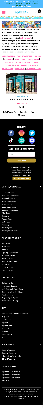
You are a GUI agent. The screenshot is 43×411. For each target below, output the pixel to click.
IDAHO (37, 56)
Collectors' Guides (9, 283)
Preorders (5, 249)
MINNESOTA (11, 62)
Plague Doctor (7, 219)
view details (21, 104)
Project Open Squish (10, 298)
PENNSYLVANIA (28, 65)
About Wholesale (8, 350)
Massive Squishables (10, 210)
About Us (5, 328)
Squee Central (7, 325)
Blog (3, 337)
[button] (37, 13)
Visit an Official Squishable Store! (15, 313)
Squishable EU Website (11, 375)
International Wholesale (11, 356)
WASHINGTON (33, 68)
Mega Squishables (9, 207)
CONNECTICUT (24, 56)
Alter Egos (6, 213)
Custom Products (9, 353)
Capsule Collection (9, 267)
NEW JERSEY (25, 62)
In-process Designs (9, 286)
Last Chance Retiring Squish (13, 289)
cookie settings (27, 167)
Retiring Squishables (10, 231)
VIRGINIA (20, 68)
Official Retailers (8, 359)
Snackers (5, 216)
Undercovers (7, 204)
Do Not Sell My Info (21, 179)
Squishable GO (8, 258)
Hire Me (5, 331)
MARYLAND (20, 59)
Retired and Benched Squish (13, 292)
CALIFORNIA (8, 56)
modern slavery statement (21, 172)
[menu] (4, 12)
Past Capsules (7, 270)
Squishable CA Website (11, 372)
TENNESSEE (7, 68)
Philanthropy (7, 334)
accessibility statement (21, 175)
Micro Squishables (9, 201)
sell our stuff (25, 38)
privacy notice (16, 167)
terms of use (16, 170)
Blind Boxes (6, 243)
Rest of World (7, 381)
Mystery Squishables (10, 252)
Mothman (6, 222)
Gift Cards (6, 246)
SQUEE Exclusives (8, 255)
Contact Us (6, 319)
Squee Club (6, 322)
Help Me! (5, 316)
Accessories (6, 264)
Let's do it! (21, 160)
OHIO (16, 65)
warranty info (26, 170)
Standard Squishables (10, 195)
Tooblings (6, 225)
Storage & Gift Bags (10, 261)
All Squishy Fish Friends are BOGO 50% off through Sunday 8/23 (22, 3)
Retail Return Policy (11, 112)
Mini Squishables (8, 198)
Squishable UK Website (11, 378)
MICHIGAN (33, 59)
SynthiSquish (7, 228)
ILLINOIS (8, 59)
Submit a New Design (10, 301)
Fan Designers (7, 295)
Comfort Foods (8, 192)
